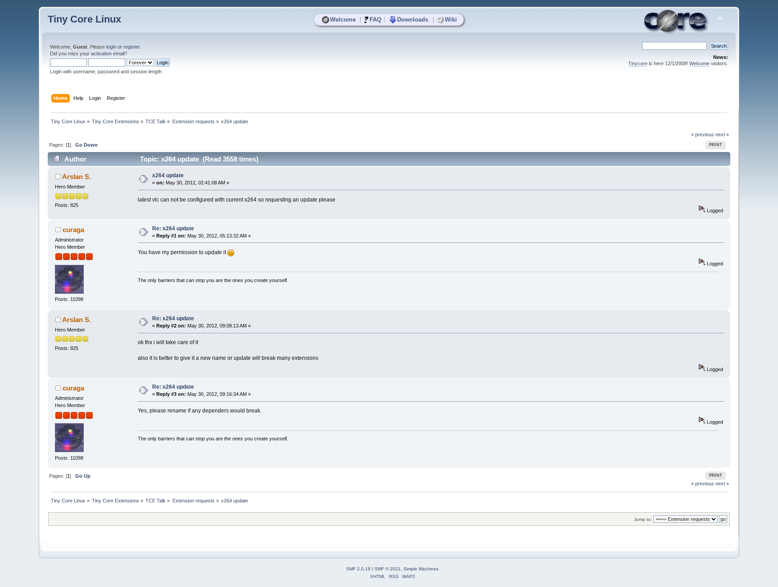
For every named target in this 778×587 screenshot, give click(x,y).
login (111, 46)
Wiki (451, 19)
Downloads (412, 19)
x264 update (168, 175)
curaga (73, 229)
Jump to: (643, 519)
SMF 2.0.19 (358, 568)
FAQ (375, 19)
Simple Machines (421, 568)
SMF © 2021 (388, 568)
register (131, 46)
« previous (702, 134)
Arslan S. (76, 176)
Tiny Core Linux (84, 19)
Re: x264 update (173, 228)
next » (722, 134)
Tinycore (637, 63)
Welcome (343, 19)
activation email (107, 53)
